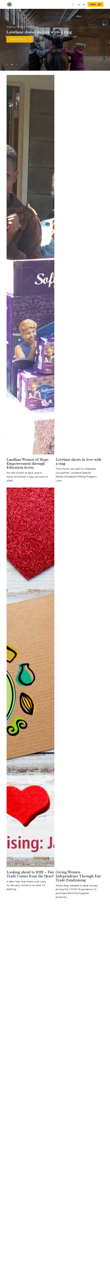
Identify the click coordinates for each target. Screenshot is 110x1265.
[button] (95, 4)
